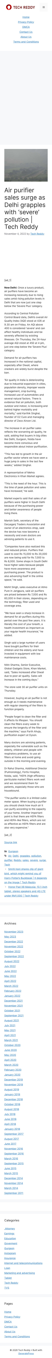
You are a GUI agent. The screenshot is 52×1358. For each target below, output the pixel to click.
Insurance (10, 1258)
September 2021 (14, 1015)
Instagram (10, 1253)
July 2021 (9, 1025)
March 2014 (11, 1188)
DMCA (26, 27)
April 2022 (10, 981)
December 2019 (13, 1079)
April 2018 (10, 1124)
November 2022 (13, 946)
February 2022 (12, 990)
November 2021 (13, 1005)
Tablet (8, 1277)
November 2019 (13, 1084)
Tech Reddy (11, 1282)
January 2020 (12, 1074)
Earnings (9, 1233)
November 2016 (13, 1148)
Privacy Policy (26, 22)
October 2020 (12, 1045)
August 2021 (11, 1020)
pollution (36, 855)
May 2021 (10, 1030)
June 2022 (10, 971)
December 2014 (13, 1178)
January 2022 (12, 995)
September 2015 (14, 1163)
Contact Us (25, 31)
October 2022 (12, 951)
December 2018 (13, 1099)
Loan (7, 1268)
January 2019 (12, 1094)
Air (9, 855)
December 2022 (13, 941)
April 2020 (10, 1059)
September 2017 (14, 1133)
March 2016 (11, 1158)
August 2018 (11, 1109)
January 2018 (12, 1129)
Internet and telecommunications (23, 1263)
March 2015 (11, 1173)
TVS (6, 1287)
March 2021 (11, 1040)
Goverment (10, 1243)
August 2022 (11, 961)
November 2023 (13, 931)
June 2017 (10, 1143)
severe (34, 860)
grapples (25, 855)
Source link (10, 842)
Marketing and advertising (19, 1273)
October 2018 (12, 1104)
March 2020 (11, 1064)
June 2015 (10, 1168)
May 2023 (10, 936)
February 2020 (12, 1069)
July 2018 (9, 1114)
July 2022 (10, 966)
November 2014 (13, 1183)
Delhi (15, 855)
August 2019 (11, 1089)
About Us (26, 36)
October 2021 (12, 1010)
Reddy (17, 860)
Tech (7, 864)
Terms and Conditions (26, 41)
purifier (8, 860)
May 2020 (10, 1055)
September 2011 (13, 1193)
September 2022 (14, 956)
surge (42, 860)
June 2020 (10, 1050)
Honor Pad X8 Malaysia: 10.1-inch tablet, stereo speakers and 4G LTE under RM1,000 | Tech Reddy (25, 891)
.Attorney (9, 1228)
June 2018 (10, 1119)
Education (10, 1238)
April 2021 (10, 1035)
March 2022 (11, 986)
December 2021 (13, 1000)
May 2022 (10, 976)
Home (26, 17)
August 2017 (11, 1138)
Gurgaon (13, 851)
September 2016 (14, 1153)
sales (26, 860)
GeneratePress (26, 1353)
